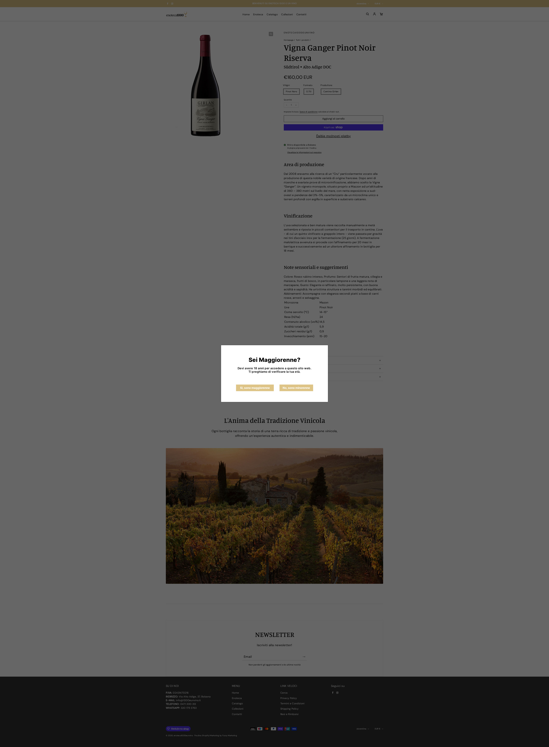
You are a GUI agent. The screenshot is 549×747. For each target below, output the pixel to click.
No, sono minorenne (296, 388)
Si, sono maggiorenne (255, 388)
